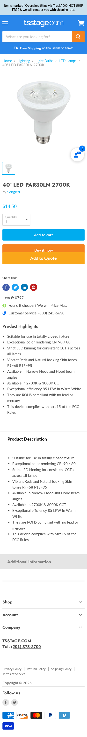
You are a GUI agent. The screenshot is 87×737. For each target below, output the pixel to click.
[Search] (78, 36)
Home (7, 61)
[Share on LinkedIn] (24, 287)
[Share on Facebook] (6, 287)
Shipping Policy (61, 669)
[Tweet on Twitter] (15, 287)
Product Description (27, 439)
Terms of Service (13, 674)
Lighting (23, 61)
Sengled (13, 192)
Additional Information (29, 561)
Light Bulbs (44, 61)
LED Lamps (68, 61)
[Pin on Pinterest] (33, 287)
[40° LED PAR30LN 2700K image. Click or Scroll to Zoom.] (43, 115)
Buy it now (43, 250)
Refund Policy (36, 669)
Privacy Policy (12, 669)
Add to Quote (43, 258)
